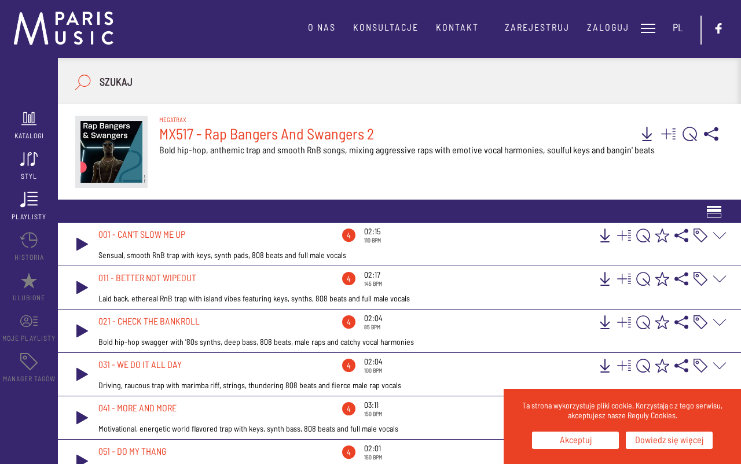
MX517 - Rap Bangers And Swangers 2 (266, 133)
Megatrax (172, 119)
